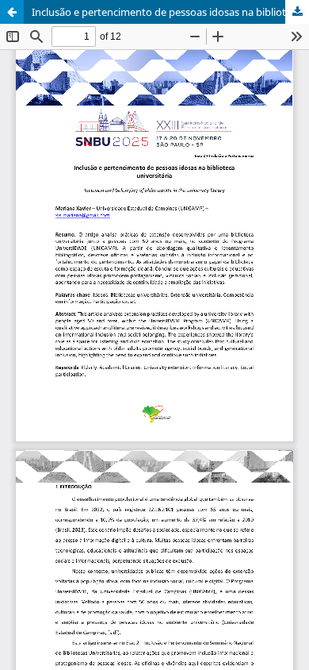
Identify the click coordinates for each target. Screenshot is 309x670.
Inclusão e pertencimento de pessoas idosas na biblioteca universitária (170, 12)
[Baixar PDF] (297, 12)
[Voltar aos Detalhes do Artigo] (12, 12)
